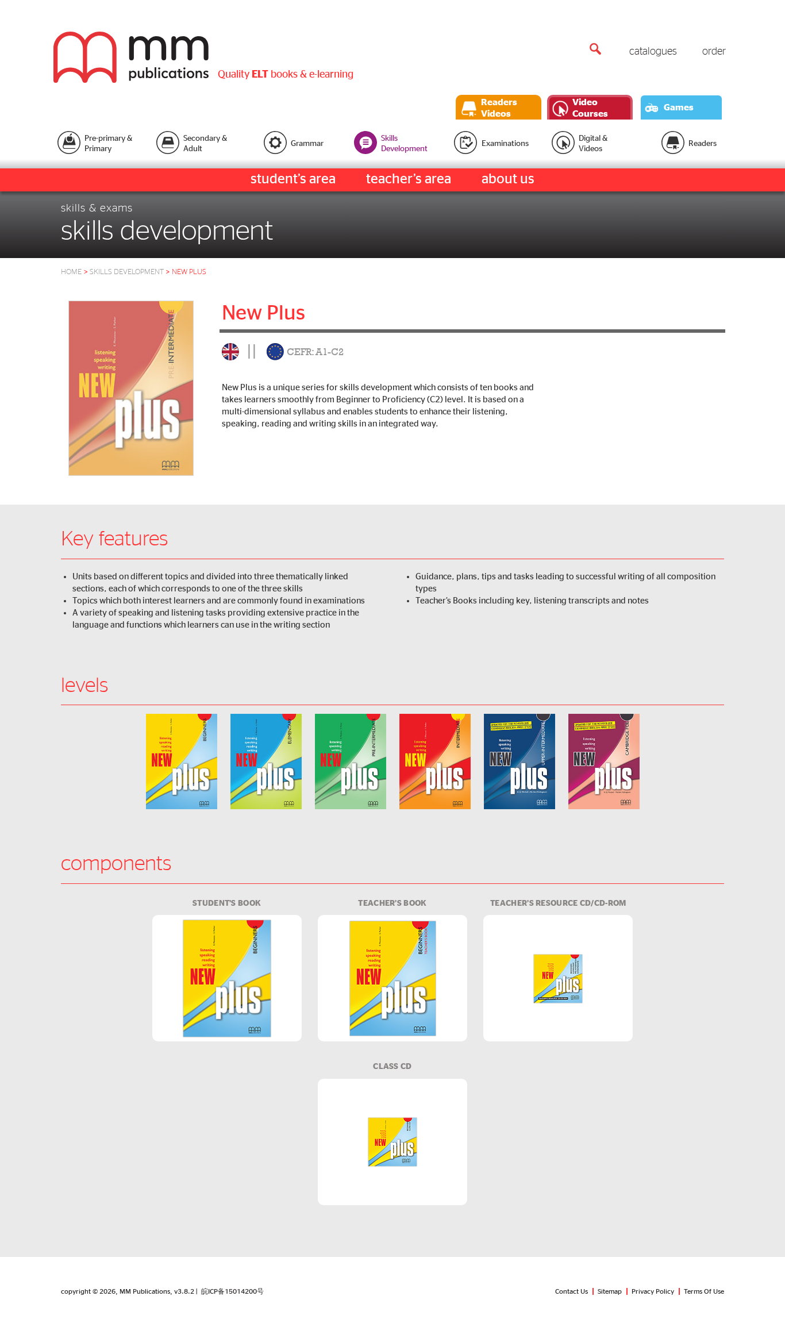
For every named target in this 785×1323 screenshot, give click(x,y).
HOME (71, 272)
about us (508, 179)
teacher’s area (408, 179)
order (714, 52)
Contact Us (571, 1291)
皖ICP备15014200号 (232, 1291)
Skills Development (131, 272)
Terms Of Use (704, 1291)
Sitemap (610, 1291)
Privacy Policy (653, 1291)
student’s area (293, 179)
